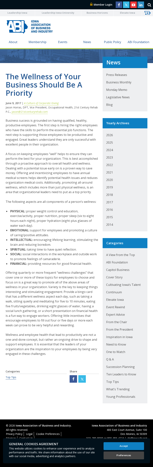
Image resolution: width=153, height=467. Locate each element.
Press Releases (116, 75)
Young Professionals (120, 397)
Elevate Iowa (127, 12)
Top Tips (11, 377)
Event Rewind (115, 307)
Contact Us (26, 438)
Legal (29, 434)
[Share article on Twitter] (82, 379)
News (87, 42)
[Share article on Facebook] (73, 379)
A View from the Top (120, 255)
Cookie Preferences (48, 434)
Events (62, 42)
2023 (109, 157)
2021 (109, 172)
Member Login (102, 4)
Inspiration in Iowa (119, 337)
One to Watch (115, 352)
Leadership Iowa (17, 12)
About (13, 42)
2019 (109, 187)
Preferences (123, 455)
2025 (109, 142)
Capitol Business (117, 270)
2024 (109, 150)
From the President (119, 329)
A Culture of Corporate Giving (41, 103)
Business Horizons (97, 12)
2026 (109, 135)
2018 (109, 195)
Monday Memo (116, 90)
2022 (109, 165)
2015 (109, 217)
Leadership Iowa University (58, 12)
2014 (109, 225)
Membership (37, 42)
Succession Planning (120, 367)
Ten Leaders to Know (121, 374)
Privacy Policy (14, 434)
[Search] (149, 4)
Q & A (110, 359)
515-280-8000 (94, 438)
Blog (109, 105)
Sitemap (11, 438)
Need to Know (116, 344)
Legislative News (118, 97)
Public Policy (112, 42)
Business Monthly (118, 82)
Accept (124, 446)
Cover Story (114, 277)
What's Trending (118, 389)
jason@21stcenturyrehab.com (30, 111)
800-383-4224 (115, 438)
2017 (109, 202)
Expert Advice (115, 315)
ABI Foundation (138, 42)
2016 (109, 210)
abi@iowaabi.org (137, 438)
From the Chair (116, 322)
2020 (109, 180)
